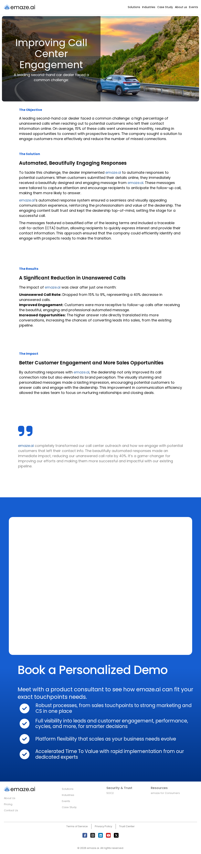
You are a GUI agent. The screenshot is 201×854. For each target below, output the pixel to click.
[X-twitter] (116, 835)
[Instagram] (92, 835)
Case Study (165, 7)
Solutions (134, 7)
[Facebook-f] (84, 835)
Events (193, 7)
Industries (148, 7)
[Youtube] (108, 835)
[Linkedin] (100, 835)
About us (181, 7)
